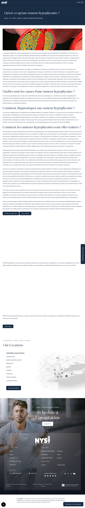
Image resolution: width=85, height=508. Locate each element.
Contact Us (47, 424)
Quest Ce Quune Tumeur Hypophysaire (30, 18)
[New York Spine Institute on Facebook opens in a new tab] (68, 474)
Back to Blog (8, 326)
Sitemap (43, 486)
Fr (10, 18)
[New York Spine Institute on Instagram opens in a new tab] (65, 474)
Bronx (8, 367)
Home (6, 18)
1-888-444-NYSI (46, 502)
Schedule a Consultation (73, 504)
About (11, 454)
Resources (12, 464)
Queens (9, 370)
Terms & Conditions (38, 484)
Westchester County (14, 360)
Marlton (9, 374)
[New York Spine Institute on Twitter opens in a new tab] (71, 474)
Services (12, 458)
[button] (3, 504)
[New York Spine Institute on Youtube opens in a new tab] (74, 474)
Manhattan (10, 357)
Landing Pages (11, 381)
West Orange (11, 377)
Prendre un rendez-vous (11, 213)
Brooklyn (10, 363)
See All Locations (13, 388)
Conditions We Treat (15, 461)
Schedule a (48, 413)
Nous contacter (25, 213)
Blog (14, 18)
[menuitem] (65, 474)
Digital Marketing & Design (72, 485)
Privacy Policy (48, 484)
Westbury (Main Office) (15, 353)
